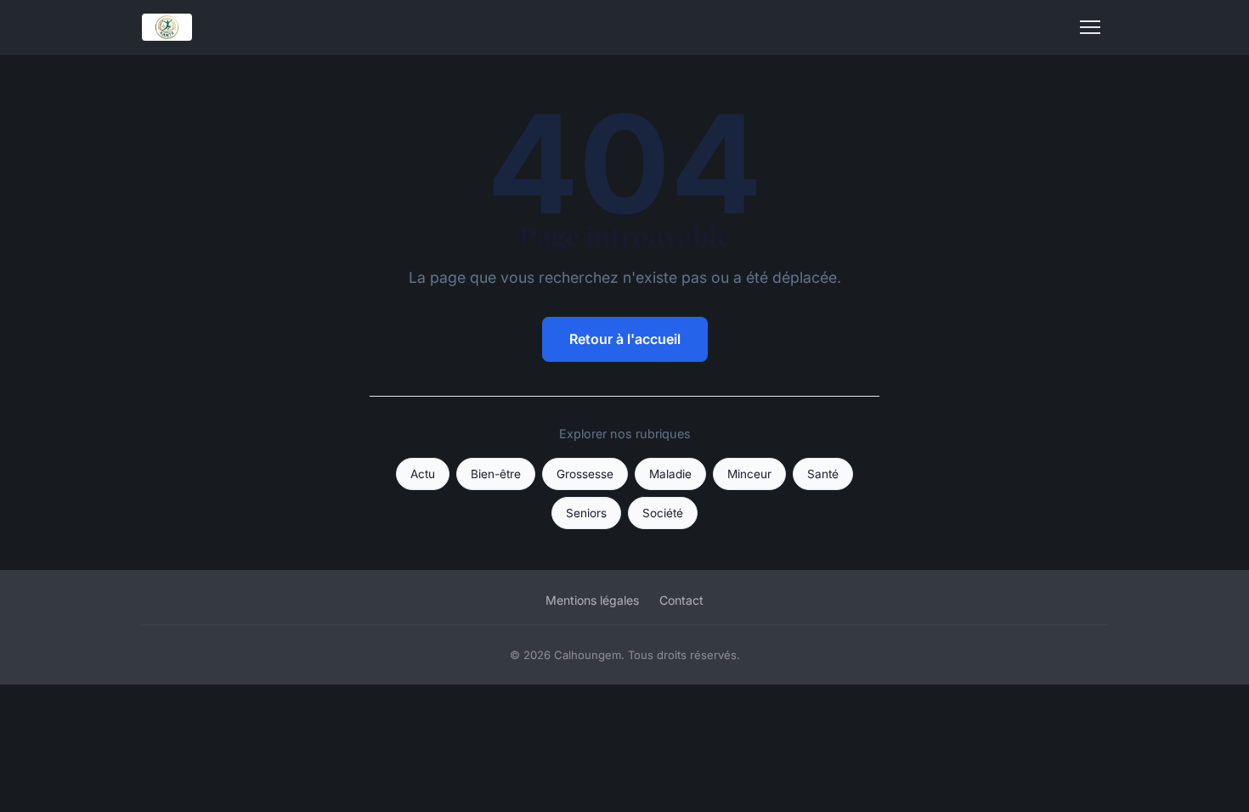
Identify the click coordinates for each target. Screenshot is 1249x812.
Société (662, 513)
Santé (823, 474)
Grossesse (585, 474)
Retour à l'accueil (625, 338)
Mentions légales (592, 600)
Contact (681, 600)
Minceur (749, 474)
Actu (422, 474)
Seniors (586, 513)
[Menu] (1090, 27)
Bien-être (496, 474)
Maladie (670, 474)
